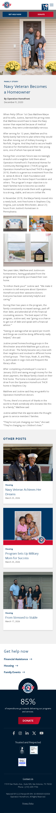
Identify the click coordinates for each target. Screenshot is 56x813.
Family (12, 672)
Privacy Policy (28, 803)
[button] (51, 5)
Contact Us (28, 778)
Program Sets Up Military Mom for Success (22, 555)
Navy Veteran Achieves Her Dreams (23, 491)
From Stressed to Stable (21, 617)
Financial (16, 659)
